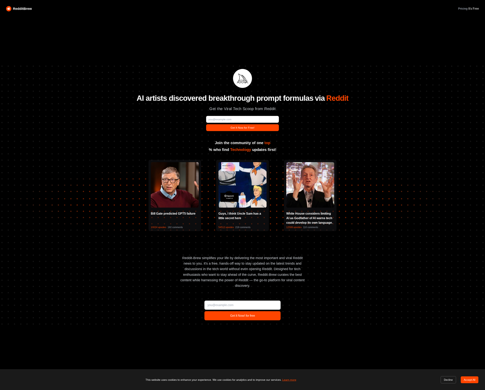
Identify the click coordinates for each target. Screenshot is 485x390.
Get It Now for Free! (242, 127)
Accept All (469, 379)
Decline (448, 379)
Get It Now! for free (242, 315)
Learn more (289, 379)
